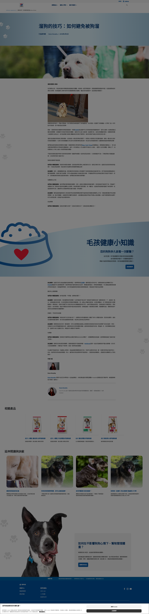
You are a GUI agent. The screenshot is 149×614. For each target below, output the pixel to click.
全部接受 (114, 610)
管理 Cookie (114, 606)
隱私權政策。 (42, 611)
